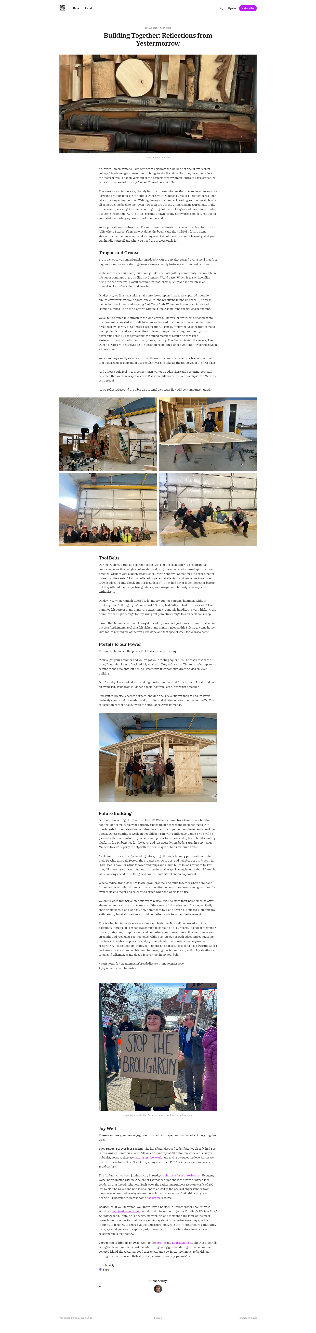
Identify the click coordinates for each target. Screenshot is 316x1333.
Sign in (231, 8)
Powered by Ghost (248, 1318)
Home (76, 8)
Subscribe (248, 8)
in (146, 1157)
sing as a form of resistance (182, 1175)
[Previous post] (101, 1286)
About (88, 8)
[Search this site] (221, 8)
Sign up (158, 1318)
